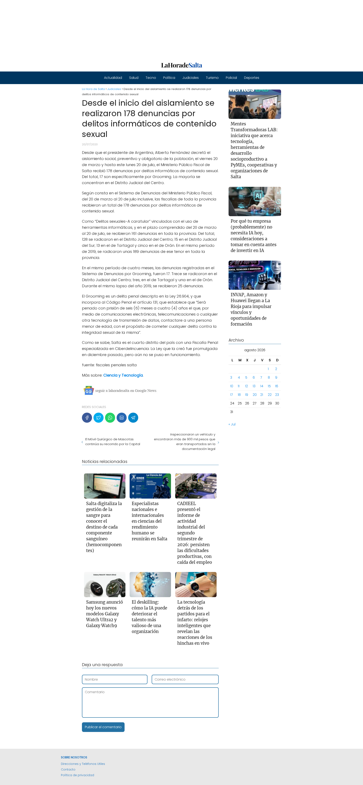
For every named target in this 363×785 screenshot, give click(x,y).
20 (255, 394)
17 (231, 394)
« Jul (232, 424)
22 (270, 394)
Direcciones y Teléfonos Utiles (83, 764)
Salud (133, 77)
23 (277, 394)
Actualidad (113, 77)
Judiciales (190, 77)
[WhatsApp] (110, 418)
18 (239, 394)
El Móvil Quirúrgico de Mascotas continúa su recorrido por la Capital (112, 441)
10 (231, 386)
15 (269, 386)
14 (261, 386)
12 (246, 386)
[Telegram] (133, 418)
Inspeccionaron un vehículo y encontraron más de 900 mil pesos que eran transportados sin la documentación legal (184, 441)
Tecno (151, 77)
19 (246, 394)
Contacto (68, 769)
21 (261, 394)
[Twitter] (98, 418)
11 (238, 386)
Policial (231, 77)
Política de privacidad (77, 775)
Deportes (251, 77)
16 (276, 386)
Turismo (212, 77)
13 (254, 386)
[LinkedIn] (122, 418)
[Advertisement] (126, 29)
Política (169, 77)
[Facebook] (87, 418)
